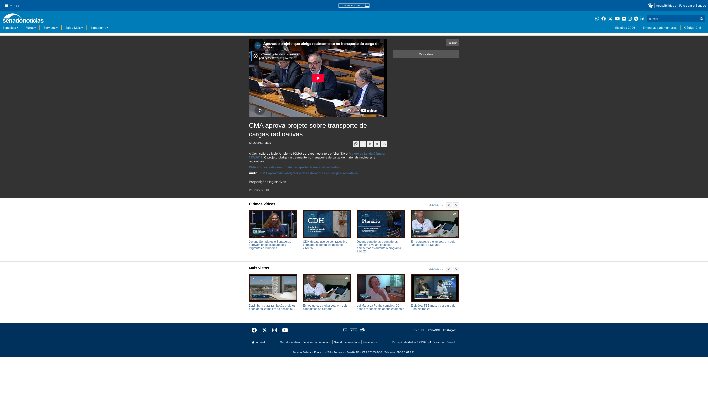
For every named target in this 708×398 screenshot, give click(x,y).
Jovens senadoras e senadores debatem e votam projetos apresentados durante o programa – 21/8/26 (380, 246)
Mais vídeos (426, 54)
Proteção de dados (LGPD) (409, 342)
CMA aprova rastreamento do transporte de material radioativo (294, 167)
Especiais (9, 27)
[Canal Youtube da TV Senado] (284, 330)
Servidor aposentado (347, 342)
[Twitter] (264, 330)
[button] (651, 5)
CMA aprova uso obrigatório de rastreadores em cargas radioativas (309, 173)
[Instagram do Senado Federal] (275, 330)
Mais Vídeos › (436, 205)
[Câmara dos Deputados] (345, 329)
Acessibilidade (666, 5)
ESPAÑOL (434, 330)
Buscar (452, 42)
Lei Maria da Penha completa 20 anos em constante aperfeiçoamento (380, 307)
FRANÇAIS (449, 330)
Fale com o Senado (692, 5)
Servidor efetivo (290, 342)
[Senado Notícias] (23, 19)
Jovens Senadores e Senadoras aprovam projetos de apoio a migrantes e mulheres (270, 245)
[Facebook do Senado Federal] (255, 330)
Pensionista (370, 342)
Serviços (49, 27)
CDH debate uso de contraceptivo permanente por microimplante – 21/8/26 (325, 245)
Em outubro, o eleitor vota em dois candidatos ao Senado (433, 243)
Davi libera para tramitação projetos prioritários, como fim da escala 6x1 (272, 307)
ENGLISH (419, 330)
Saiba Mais (73, 27)
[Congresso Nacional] (354, 329)
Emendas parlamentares (659, 27)
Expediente (98, 27)
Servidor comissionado (317, 342)
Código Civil (693, 27)
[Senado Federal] (354, 6)
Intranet (260, 342)
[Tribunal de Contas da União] (362, 329)
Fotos (30, 27)
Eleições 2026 (625, 27)
